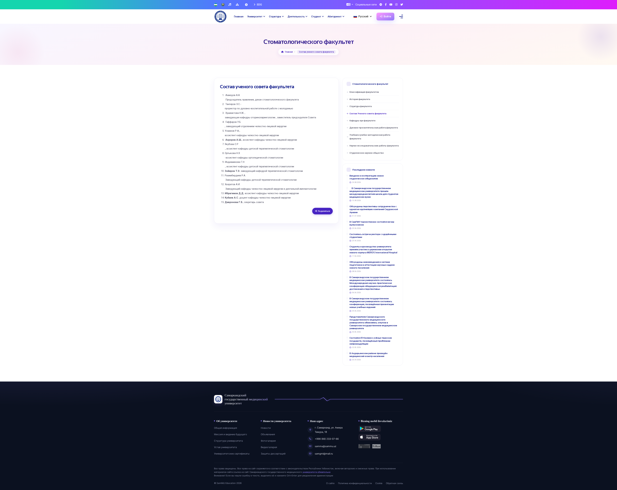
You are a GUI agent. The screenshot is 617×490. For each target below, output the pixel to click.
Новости (266, 428)
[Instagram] (396, 4)
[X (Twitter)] (401, 4)
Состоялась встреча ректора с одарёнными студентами (372, 235)
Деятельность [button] (296, 16)
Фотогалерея (268, 440)
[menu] (401, 16)
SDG (259, 4)
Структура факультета (360, 106)
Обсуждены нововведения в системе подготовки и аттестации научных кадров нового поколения (372, 265)
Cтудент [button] (316, 16)
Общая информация (225, 428)
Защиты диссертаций (273, 453)
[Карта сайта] (238, 4)
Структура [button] (275, 16)
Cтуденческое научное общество (366, 153)
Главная (238, 16)
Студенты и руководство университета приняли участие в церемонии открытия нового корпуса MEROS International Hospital (373, 249)
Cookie (378, 483)
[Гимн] (230, 4)
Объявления (268, 434)
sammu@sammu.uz (325, 446)
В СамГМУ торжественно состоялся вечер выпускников (371, 223)
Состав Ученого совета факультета (367, 113)
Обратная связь (394, 483)
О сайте (330, 483)
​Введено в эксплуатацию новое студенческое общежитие (366, 177)
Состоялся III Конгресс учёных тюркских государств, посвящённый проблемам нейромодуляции (370, 341)
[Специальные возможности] (247, 5)
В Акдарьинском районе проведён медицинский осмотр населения (368, 354)
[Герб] (222, 4)
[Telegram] (381, 4)
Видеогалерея (269, 447)
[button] (349, 4)
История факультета (359, 99)
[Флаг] (215, 4)
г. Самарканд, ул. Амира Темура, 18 (329, 429)
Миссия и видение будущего (230, 434)
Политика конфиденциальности (355, 483)
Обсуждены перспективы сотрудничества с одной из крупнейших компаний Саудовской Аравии (373, 209)
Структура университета (228, 440)
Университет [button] (254, 16)
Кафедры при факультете (362, 120)
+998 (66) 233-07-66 (327, 438)
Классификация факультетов (364, 92)
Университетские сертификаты (232, 453)
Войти (387, 16)
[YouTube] (390, 4)
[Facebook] (386, 4)
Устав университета (225, 447)
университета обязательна (316, 472)
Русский (363, 16)
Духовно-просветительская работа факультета (373, 127)
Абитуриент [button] (335, 16)
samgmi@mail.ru (324, 453)
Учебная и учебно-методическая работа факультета (369, 137)
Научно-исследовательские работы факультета (374, 145)
